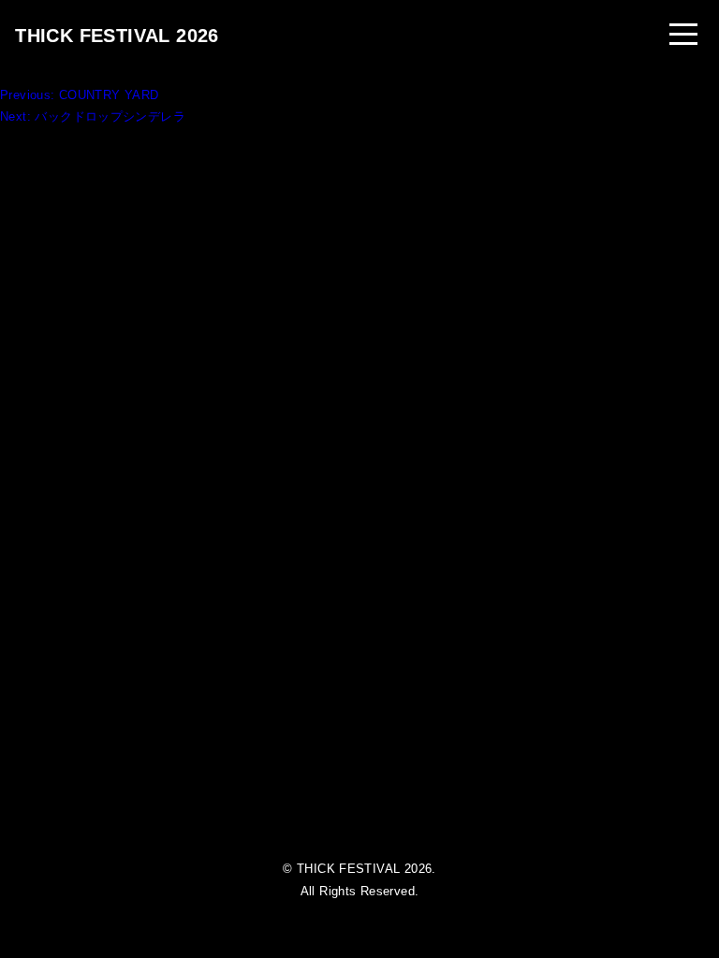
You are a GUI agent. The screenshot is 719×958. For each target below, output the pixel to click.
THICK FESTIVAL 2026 (116, 35)
